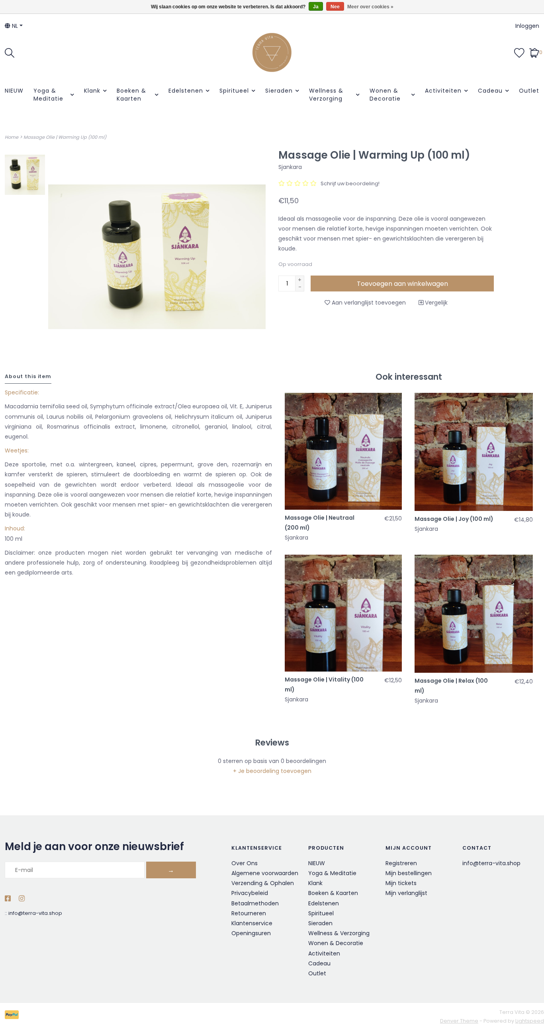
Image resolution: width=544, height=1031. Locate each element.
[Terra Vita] (272, 52)
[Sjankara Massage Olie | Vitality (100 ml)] (343, 613)
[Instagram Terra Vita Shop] (22, 899)
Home (11, 137)
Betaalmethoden (255, 903)
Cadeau (490, 91)
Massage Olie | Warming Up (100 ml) (64, 137)
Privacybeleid (249, 893)
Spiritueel (234, 91)
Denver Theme (459, 1020)
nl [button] (14, 26)
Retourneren (248, 913)
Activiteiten (443, 91)
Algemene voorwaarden (264, 873)
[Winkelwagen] (534, 52)
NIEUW (14, 91)
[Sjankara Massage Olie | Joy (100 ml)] (474, 452)
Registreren (401, 863)
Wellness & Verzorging (326, 95)
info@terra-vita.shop (35, 913)
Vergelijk (435, 303)
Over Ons (244, 863)
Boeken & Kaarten (131, 95)
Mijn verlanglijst (406, 893)
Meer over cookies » (370, 7)
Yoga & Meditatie (48, 95)
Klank (92, 91)
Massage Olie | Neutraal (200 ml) (319, 523)
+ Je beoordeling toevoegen (272, 771)
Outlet (529, 91)
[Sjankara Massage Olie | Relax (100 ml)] (474, 614)
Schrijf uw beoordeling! (350, 183)
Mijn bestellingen (408, 873)
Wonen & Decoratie (385, 95)
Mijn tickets (401, 883)
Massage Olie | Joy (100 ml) (454, 519)
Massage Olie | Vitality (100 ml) (324, 684)
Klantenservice (251, 923)
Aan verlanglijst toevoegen (368, 303)
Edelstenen (185, 91)
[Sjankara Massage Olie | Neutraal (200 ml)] (343, 451)
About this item (28, 376)
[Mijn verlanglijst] (519, 52)
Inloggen (527, 26)
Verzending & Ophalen (262, 883)
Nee (335, 7)
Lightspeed (529, 1020)
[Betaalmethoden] (13, 1016)
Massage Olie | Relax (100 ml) (451, 686)
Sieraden (279, 91)
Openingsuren (251, 933)
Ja (316, 7)
